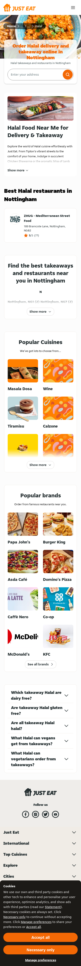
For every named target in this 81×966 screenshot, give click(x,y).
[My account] (73, 7)
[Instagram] (35, 814)
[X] (45, 814)
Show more (16, 170)
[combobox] (35, 74)
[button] (68, 75)
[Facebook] (25, 814)
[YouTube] (55, 814)
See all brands (38, 664)
